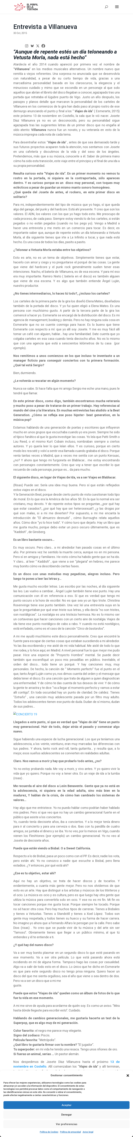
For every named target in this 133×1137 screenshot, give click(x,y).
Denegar (66, 1114)
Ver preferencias (66, 1124)
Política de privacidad (70, 1132)
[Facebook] (43, 45)
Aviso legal (88, 1132)
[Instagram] (26, 45)
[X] (37, 45)
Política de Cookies (49, 1132)
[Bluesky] (32, 45)
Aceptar (67, 1105)
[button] (128, 1075)
